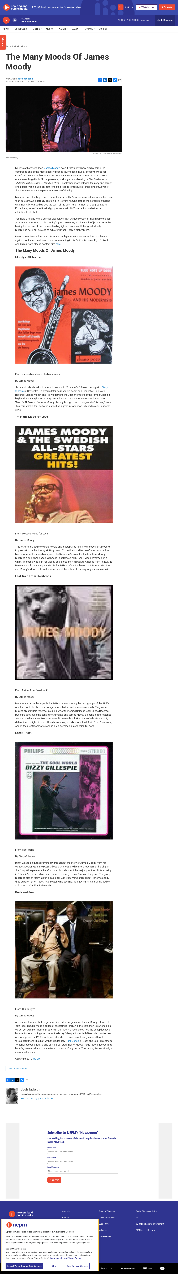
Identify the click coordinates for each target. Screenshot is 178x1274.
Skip (54, 1266)
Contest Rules (105, 1236)
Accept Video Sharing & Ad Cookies (24, 1266)
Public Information (107, 1218)
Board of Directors (107, 1211)
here (58, 244)
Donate (168, 7)
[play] (6, 20)
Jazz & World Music (16, 46)
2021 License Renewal (145, 1230)
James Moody (52, 168)
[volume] (14, 20)
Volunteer (103, 1230)
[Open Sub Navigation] (11, 29)
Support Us (104, 1224)
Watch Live (147, 7)
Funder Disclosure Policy (146, 1211)
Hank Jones (72, 1040)
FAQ (137, 1218)
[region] (50, 1245)
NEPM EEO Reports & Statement (150, 1224)
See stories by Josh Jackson (37, 1098)
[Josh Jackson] (12, 1096)
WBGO (36, 1058)
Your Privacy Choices (77, 1266)
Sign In (129, 7)
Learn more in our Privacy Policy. (65, 1258)
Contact (65, 1218)
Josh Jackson (25, 78)
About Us (66, 1211)
